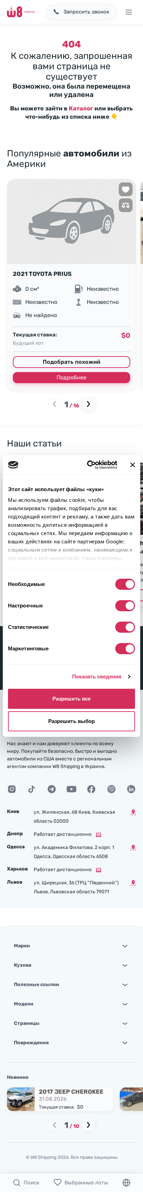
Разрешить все (71, 699)
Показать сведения (97, 676)
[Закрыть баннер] (132, 464)
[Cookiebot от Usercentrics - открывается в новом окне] (88, 464)
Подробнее (71, 377)
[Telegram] (52, 789)
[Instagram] (12, 789)
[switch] (125, 605)
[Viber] (111, 789)
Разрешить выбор (71, 721)
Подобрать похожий (71, 362)
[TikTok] (31, 789)
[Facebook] (91, 789)
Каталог (81, 108)
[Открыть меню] (128, 11)
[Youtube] (71, 789)
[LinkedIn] (131, 789)
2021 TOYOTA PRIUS (42, 273)
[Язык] (126, 1183)
